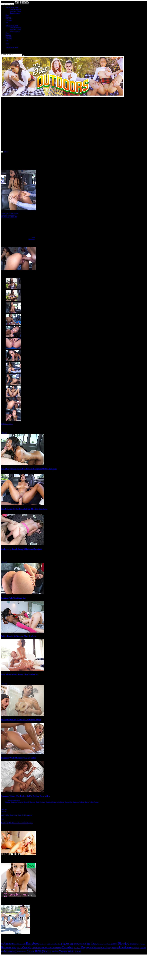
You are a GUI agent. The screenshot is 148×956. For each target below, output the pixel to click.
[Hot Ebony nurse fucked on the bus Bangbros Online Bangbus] (22, 464)
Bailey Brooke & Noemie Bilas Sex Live (18, 636)
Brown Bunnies (140, 944)
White (92, 802)
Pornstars (8, 17)
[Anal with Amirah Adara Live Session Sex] (22, 670)
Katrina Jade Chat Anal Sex (13, 598)
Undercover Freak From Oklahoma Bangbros (21, 549)
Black (109, 944)
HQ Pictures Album (7, 424)
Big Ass (65, 943)
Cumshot (49, 802)
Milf (2, 951)
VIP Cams (9, 20)
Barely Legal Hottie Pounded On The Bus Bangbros (24, 509)
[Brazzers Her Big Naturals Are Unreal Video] (22, 715)
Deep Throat (77, 948)
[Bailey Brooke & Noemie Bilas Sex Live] (22, 632)
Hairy (109, 948)
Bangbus (20, 802)
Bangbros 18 (42, 944)
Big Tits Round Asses (100, 944)
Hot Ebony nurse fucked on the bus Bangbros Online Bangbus (29, 469)
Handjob (115, 947)
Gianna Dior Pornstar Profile (9, 213)
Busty (38, 802)
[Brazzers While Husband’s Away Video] (22, 754)
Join (7, 22)
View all (4, 433)
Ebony (98, 948)
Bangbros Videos (15, 11)
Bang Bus (4, 809)
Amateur (7, 802)
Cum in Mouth (47, 947)
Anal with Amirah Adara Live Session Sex (20, 674)
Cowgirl (42, 802)
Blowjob (26, 802)
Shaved (87, 802)
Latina (143, 947)
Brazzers (133, 944)
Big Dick (82, 944)
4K (2, 944)
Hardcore (76, 802)
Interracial (135, 948)
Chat (7, 15)
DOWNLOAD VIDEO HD (9, 217)
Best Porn (9, 18)
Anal (16, 944)
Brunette (32, 802)
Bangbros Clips (51, 944)
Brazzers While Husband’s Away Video (18, 758)
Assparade (22, 944)
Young (96, 802)
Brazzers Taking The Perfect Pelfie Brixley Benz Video (25, 796)
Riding (81, 802)
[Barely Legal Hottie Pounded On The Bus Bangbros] (22, 504)
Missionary (10, 950)
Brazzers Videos (15, 13)
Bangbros (32, 239)
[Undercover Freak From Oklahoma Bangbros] (22, 545)
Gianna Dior (68, 802)
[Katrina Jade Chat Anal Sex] (22, 594)
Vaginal (63, 950)
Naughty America (15, 9)
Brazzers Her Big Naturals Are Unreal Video (21, 719)
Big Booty (74, 944)
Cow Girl (36, 947)
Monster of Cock (21, 951)
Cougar (20, 948)
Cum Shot (58, 948)
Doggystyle (56, 802)
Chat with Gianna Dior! (8, 215)
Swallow (55, 951)
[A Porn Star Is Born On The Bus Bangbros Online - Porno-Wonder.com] (22, 4)
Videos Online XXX (12, 7)
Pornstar (31, 951)
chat (33, 237)
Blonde (114, 944)
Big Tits (90, 943)
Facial (62, 802)
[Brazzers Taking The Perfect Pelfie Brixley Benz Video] (22, 792)
